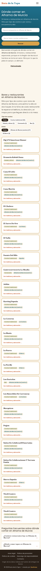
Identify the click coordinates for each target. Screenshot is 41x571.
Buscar (20, 43)
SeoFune (34, 567)
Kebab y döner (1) (8, 123)
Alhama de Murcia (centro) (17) (20, 130)
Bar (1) (32, 123)
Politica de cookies (8, 556)
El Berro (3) (6, 133)
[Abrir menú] (37, 3)
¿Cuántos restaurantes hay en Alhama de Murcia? (20, 537)
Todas (5, 120)
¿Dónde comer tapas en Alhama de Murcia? (17, 545)
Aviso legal (11, 553)
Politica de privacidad (24, 553)
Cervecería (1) (22, 123)
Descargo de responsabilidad (27, 556)
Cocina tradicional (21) (17, 120)
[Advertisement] (16, 80)
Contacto (20, 559)
